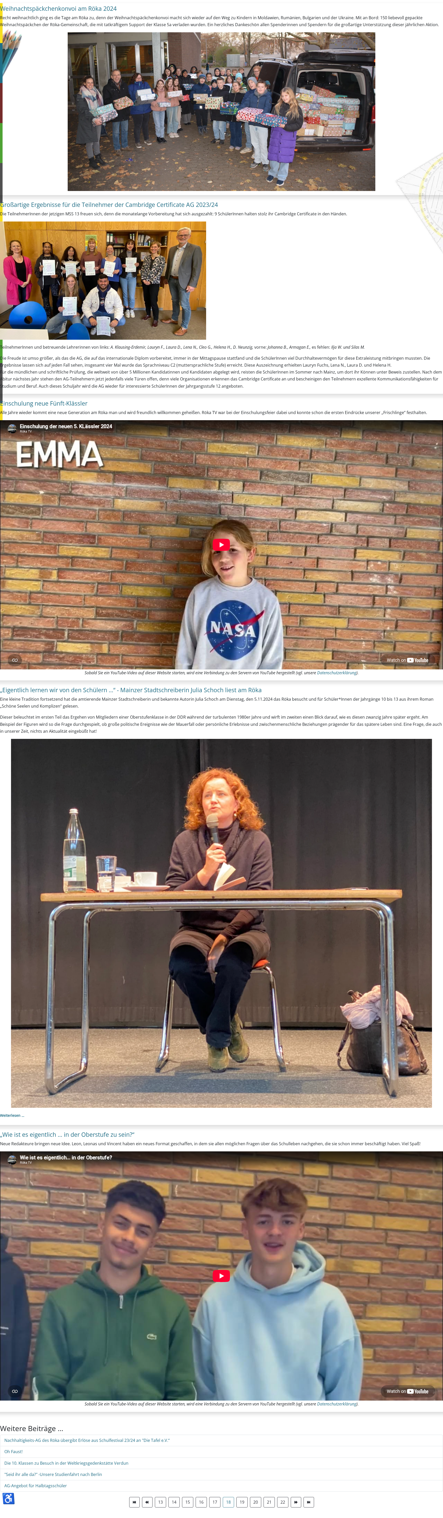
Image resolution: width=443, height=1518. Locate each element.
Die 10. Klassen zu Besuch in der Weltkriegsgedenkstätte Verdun (66, 1463)
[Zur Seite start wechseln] (134, 1502)
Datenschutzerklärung (336, 673)
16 (201, 1502)
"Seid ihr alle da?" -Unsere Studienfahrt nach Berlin (53, 1474)
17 (215, 1502)
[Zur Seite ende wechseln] (309, 1502)
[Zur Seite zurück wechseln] (147, 1502)
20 (255, 1502)
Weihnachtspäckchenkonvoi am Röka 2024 (58, 8)
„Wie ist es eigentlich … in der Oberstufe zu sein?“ (67, 1134)
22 (282, 1502)
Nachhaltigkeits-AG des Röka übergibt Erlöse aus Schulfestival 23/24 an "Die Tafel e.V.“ (87, 1440)
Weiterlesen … (12, 1115)
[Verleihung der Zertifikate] (103, 280)
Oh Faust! (13, 1451)
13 (160, 1502)
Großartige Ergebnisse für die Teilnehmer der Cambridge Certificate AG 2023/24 (109, 204)
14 (174, 1502)
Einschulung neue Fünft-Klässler (43, 403)
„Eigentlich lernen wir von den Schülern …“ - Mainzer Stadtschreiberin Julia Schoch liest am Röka (131, 690)
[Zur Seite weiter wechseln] (296, 1502)
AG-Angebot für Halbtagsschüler (35, 1486)
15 (187, 1502)
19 (242, 1502)
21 (269, 1502)
